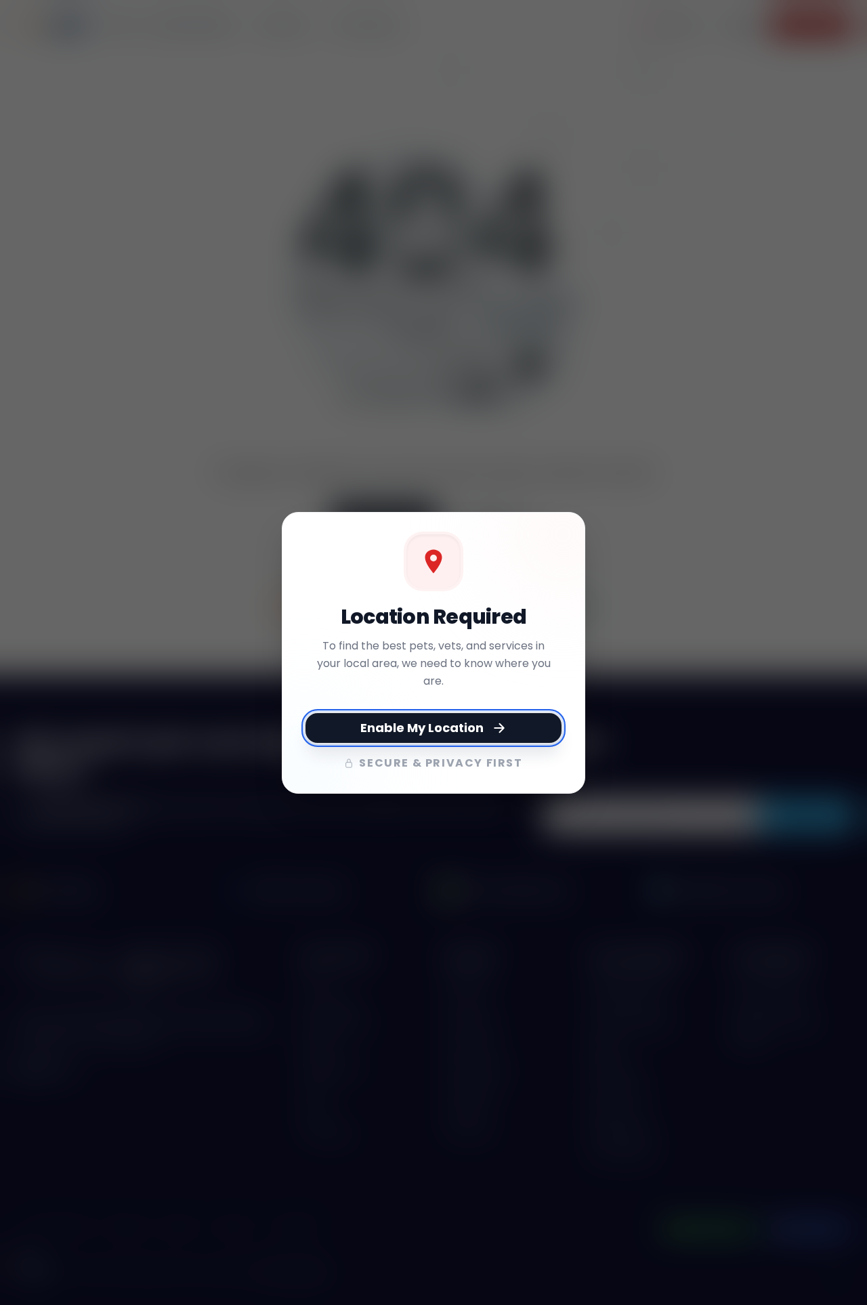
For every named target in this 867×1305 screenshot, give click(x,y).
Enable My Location (422, 727)
